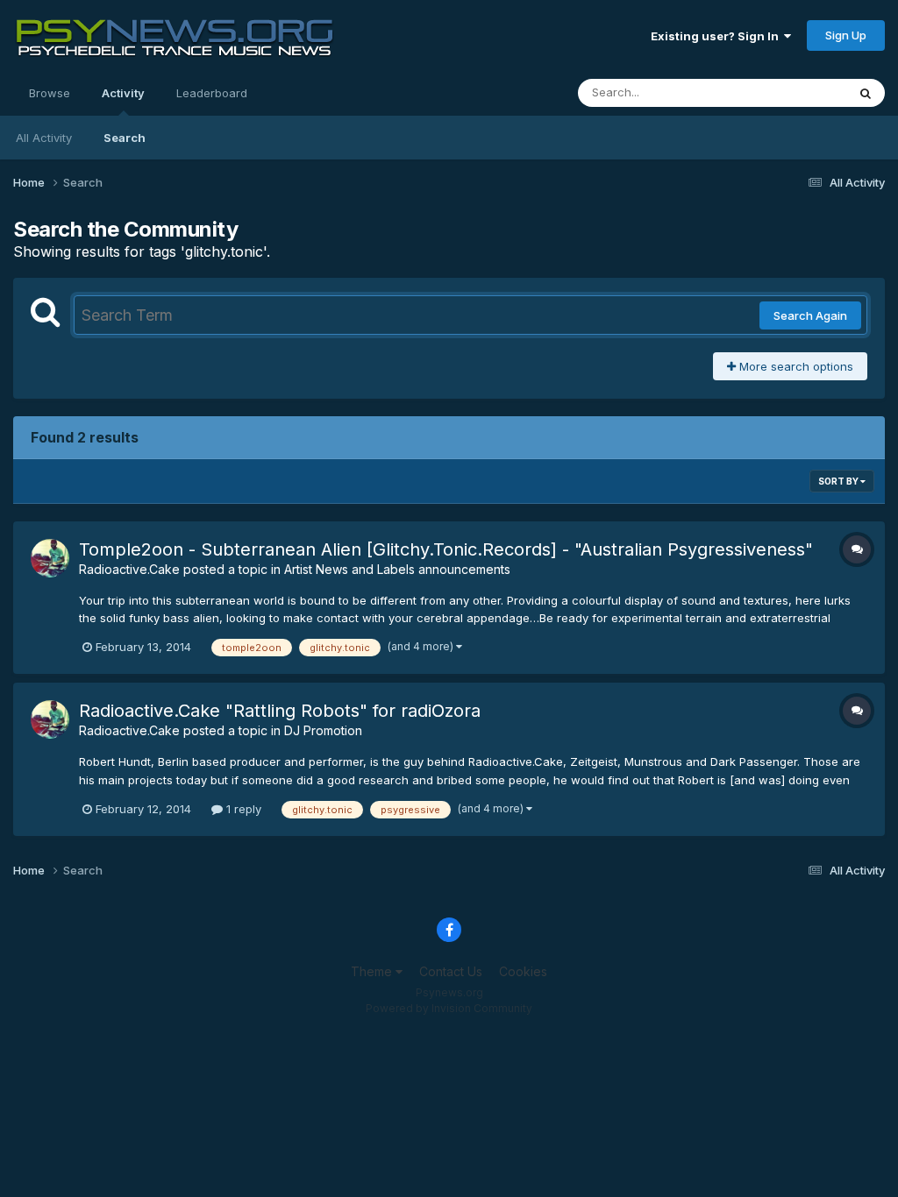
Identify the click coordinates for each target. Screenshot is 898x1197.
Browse (49, 93)
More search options (794, 366)
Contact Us (450, 971)
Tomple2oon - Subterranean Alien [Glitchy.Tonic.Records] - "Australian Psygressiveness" (446, 549)
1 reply (242, 809)
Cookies (523, 971)
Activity (123, 93)
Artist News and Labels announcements (397, 569)
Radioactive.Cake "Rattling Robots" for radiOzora (280, 710)
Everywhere (792, 92)
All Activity (44, 138)
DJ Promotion (323, 730)
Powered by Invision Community (449, 1008)
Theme (373, 971)
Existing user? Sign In (717, 36)
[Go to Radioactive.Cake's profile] (50, 558)
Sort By (839, 481)
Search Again (810, 315)
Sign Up (845, 35)
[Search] (865, 93)
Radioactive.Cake (129, 569)
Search (124, 138)
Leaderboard (211, 93)
